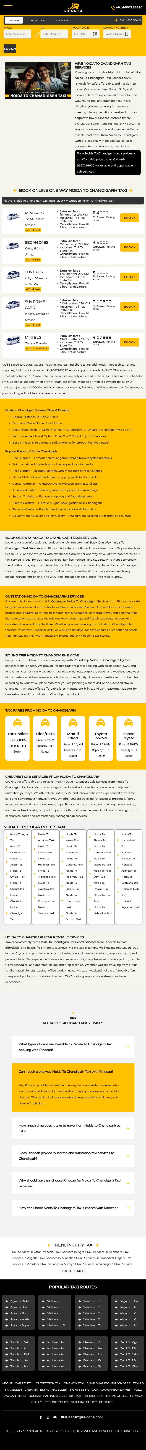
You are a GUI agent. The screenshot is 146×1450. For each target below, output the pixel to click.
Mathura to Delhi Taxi (62, 1301)
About (7, 1383)
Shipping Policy (84, 1402)
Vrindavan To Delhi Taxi (99, 1301)
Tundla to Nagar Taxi (24, 1366)
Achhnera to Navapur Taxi (65, 1360)
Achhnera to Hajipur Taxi (64, 1366)
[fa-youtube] (56, 1417)
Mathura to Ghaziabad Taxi (66, 1319)
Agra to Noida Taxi (23, 1307)
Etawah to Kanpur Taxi (99, 1348)
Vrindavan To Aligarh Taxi (101, 1325)
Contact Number (115, 27)
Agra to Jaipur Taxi (23, 1325)
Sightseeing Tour (84, 1389)
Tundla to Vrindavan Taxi (27, 1342)
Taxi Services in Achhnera (104, 1252)
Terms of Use (117, 1396)
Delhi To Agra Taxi (132, 1342)
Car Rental (24, 1383)
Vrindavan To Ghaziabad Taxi (103, 1319)
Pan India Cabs (55, 1396)
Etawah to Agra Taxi (97, 1342)
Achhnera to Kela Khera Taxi (66, 1354)
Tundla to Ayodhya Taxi (26, 1360)
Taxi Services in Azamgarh (95, 1264)
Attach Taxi (94, 1396)
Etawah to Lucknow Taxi (100, 1354)
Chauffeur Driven (116, 1389)
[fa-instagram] (50, 1417)
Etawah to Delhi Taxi (97, 1360)
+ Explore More (73, 1271)
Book (129, 217)
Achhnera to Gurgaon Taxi (65, 1342)
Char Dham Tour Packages (108, 1383)
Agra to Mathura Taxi (25, 1319)
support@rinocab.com (83, 1417)
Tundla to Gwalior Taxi (25, 1348)
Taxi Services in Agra (69, 1252)
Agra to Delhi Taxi (22, 1301)
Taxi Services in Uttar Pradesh (32, 1252)
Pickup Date (80, 27)
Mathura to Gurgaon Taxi (64, 1313)
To (42, 27)
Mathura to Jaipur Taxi (62, 1325)
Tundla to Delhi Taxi (24, 1354)
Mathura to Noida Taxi (62, 1307)
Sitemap (75, 1396)
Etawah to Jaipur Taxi (98, 1366)
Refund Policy (57, 1402)
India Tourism (29, 1396)
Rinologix (132, 1431)
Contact (106, 1402)
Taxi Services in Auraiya (57, 1264)
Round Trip (38, 20)
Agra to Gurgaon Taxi (25, 1313)
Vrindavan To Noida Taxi (100, 1307)
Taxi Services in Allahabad (57, 1258)
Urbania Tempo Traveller (45, 1389)
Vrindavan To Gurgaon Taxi (102, 1313)
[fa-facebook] (43, 1417)
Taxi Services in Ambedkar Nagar (101, 1258)
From (8, 27)
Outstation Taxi (48, 1383)
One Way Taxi (74, 1383)
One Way (14, 20)
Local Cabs (63, 20)
